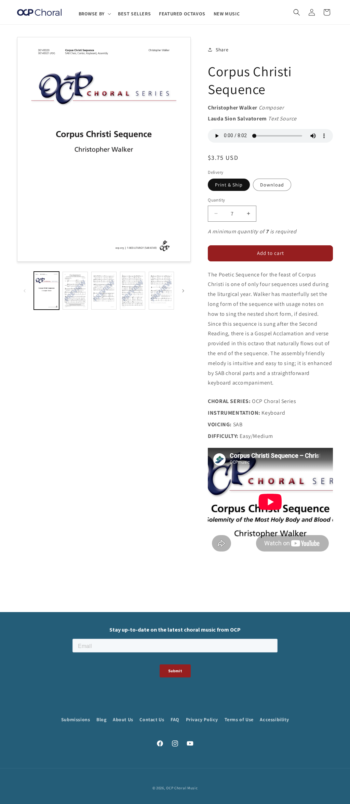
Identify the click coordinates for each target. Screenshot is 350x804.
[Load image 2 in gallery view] (75, 291)
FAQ (175, 719)
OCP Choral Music (182, 788)
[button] (94, 14)
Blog (101, 719)
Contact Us (151, 719)
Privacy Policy (202, 719)
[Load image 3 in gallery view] (104, 291)
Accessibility (274, 719)
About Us (123, 719)
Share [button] (222, 50)
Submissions (75, 719)
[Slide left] (24, 290)
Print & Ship (229, 185)
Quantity (216, 200)
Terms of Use (239, 719)
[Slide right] (183, 290)
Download (272, 185)
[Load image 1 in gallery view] (46, 291)
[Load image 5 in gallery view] (161, 291)
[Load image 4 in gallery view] (132, 291)
